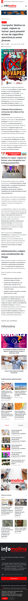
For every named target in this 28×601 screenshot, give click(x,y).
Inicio (4, 19)
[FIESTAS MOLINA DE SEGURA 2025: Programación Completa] (6, 432)
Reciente (20, 425)
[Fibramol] (14, 12)
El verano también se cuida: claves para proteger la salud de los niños (20, 393)
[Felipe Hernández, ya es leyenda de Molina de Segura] (6, 462)
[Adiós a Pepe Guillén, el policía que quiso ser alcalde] (21, 523)
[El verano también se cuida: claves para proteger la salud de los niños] (21, 386)
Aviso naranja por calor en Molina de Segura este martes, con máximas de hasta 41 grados (20, 414)
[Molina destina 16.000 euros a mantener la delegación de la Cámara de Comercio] (21, 502)
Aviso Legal (4, 557)
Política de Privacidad (13, 557)
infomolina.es (6, 588)
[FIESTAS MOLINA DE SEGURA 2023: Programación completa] (6, 447)
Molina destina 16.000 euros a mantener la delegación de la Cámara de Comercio (19, 511)
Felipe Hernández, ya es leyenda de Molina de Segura (18, 461)
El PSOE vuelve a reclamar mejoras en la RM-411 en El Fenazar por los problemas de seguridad (7, 532)
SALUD (8, 19)
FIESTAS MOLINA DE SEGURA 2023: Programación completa (18, 446)
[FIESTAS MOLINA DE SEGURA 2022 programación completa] (6, 455)
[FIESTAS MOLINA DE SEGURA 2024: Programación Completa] (6, 440)
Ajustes (11, 598)
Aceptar (4, 598)
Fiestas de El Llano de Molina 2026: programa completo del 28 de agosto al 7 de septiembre (7, 510)
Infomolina (5, 44)
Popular (7, 425)
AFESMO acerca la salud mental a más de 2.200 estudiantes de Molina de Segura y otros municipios (7, 394)
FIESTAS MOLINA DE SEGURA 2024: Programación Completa (18, 439)
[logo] (14, 155)
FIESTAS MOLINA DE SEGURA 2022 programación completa (18, 454)
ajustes (20, 595)
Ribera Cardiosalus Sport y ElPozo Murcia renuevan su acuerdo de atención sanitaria (7, 414)
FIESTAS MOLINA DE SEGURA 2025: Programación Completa (18, 432)
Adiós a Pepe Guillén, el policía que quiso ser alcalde (21, 529)
